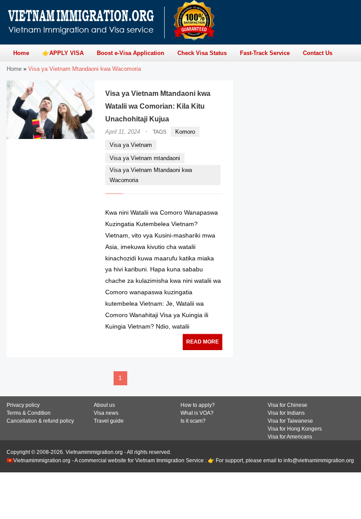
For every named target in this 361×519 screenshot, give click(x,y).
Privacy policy (23, 405)
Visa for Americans (290, 437)
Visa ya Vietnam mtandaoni (145, 158)
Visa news (106, 413)
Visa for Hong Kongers (295, 429)
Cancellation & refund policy (40, 421)
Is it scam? (193, 421)
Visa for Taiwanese (290, 421)
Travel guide (109, 421)
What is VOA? (197, 413)
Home (14, 69)
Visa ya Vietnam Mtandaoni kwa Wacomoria (151, 175)
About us (104, 405)
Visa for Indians (286, 413)
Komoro (185, 131)
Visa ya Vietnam (131, 145)
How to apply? (197, 405)
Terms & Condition (29, 413)
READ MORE (202, 342)
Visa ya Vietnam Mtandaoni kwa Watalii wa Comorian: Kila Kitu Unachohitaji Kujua (157, 106)
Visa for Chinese (287, 405)
